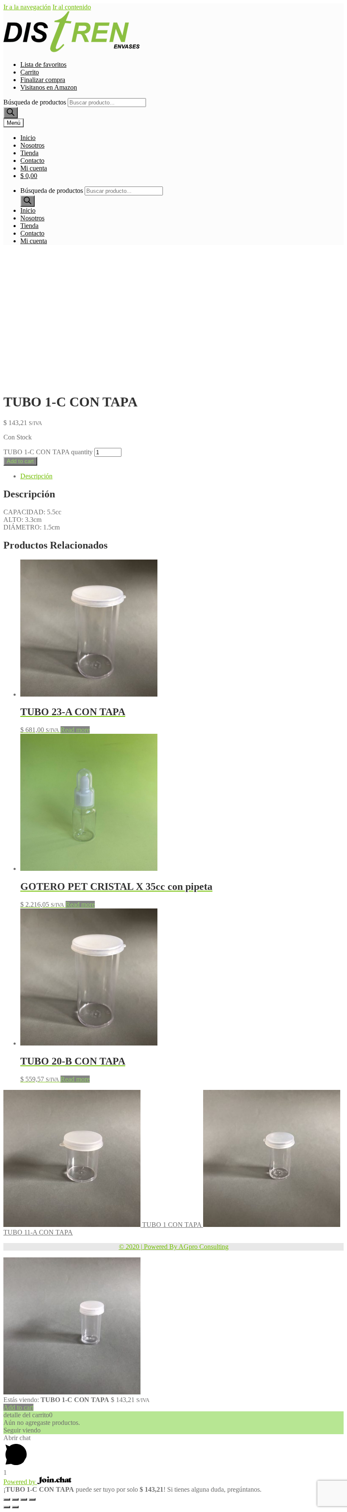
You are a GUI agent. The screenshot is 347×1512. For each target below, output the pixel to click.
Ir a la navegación (27, 7)
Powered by (20, 1481)
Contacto (32, 160)
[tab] (182, 476)
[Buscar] (10, 112)
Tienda (29, 152)
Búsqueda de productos (34, 102)
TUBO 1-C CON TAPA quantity (48, 452)
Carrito (29, 72)
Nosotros (32, 145)
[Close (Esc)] (6, 1499)
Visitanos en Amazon (48, 87)
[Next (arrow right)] (15, 1507)
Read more (75, 729)
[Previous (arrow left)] (6, 1507)
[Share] (15, 1499)
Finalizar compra (42, 79)
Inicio (28, 137)
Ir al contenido (71, 7)
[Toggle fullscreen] (23, 1499)
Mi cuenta (33, 168)
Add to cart (20, 461)
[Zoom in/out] (32, 1499)
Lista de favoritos (43, 64)
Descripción (36, 476)
